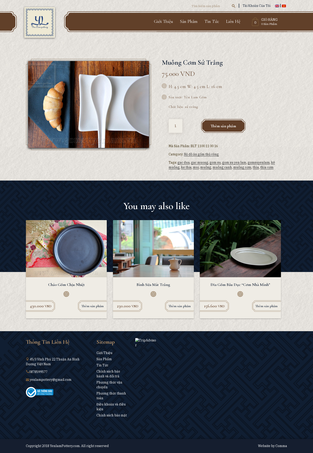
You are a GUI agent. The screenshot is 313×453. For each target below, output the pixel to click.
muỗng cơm (242, 167)
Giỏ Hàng (269, 20)
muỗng (205, 167)
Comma (281, 446)
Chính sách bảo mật (111, 415)
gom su (215, 162)
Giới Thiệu (163, 21)
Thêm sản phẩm (223, 125)
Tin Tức (211, 21)
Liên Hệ (233, 21)
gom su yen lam (234, 162)
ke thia (186, 167)
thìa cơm (267, 167)
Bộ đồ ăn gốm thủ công (201, 154)
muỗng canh (222, 167)
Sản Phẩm (189, 21)
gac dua (184, 162)
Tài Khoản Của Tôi (256, 6)
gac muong (199, 162)
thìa (256, 167)
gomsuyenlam (259, 162)
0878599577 (38, 372)
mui (196, 167)
